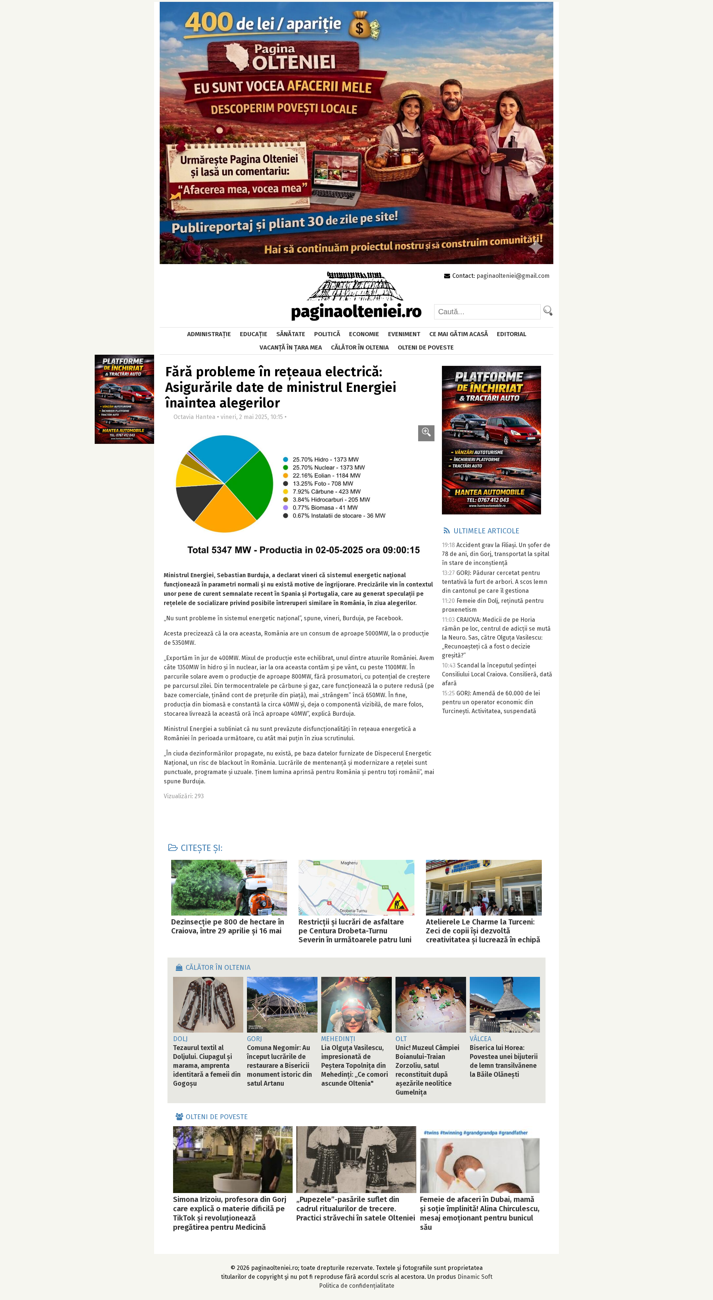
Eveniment (404, 334)
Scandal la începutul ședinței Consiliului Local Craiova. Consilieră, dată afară (497, 674)
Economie (364, 334)
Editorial (511, 334)
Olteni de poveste (426, 347)
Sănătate (290, 334)
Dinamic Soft (475, 1276)
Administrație (209, 334)
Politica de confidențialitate (356, 1285)
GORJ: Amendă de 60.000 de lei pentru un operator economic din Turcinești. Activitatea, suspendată (491, 702)
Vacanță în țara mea (291, 347)
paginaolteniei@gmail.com (513, 275)
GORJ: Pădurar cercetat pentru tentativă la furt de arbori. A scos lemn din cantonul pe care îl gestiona (494, 581)
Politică (327, 334)
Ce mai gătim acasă (458, 334)
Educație (253, 334)
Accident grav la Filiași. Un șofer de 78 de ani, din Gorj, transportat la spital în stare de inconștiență (496, 554)
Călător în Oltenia (360, 347)
